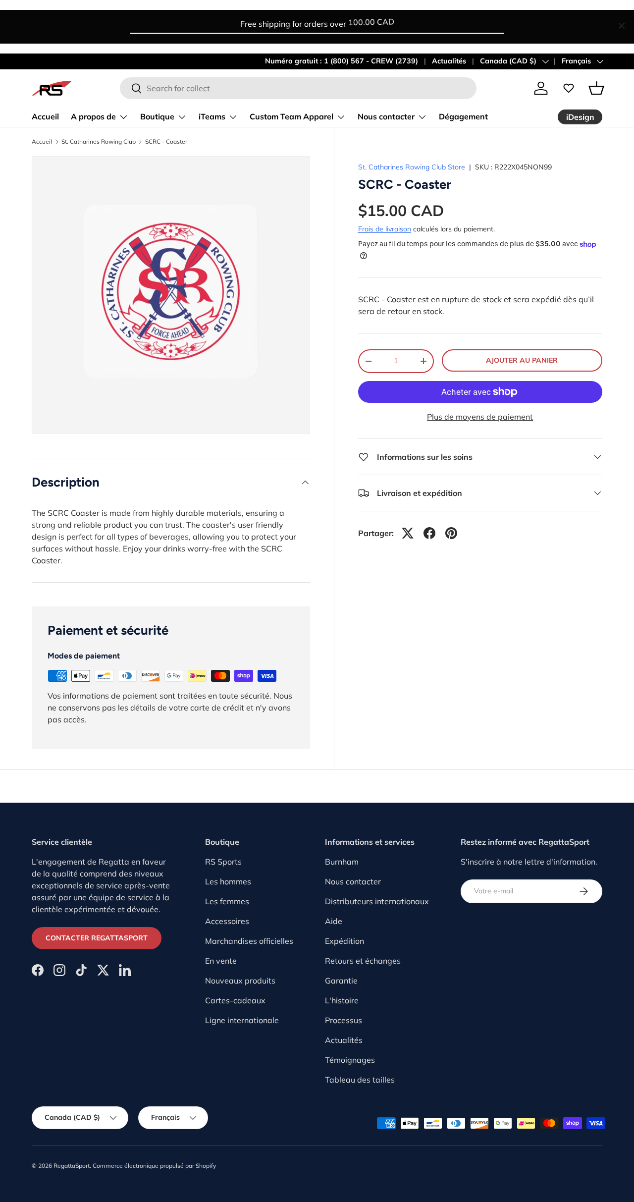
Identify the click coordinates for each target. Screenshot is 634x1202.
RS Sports (223, 862)
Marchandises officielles (249, 941)
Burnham (342, 862)
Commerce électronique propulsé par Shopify (154, 1165)
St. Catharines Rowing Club (98, 142)
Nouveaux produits (240, 980)
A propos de (93, 116)
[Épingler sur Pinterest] (451, 533)
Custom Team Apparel (291, 116)
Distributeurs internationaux (377, 901)
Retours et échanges (363, 961)
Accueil (45, 116)
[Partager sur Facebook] (429, 533)
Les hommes (228, 881)
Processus (343, 1020)
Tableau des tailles (360, 1080)
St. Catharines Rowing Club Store (411, 167)
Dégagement (463, 116)
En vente (221, 961)
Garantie (341, 980)
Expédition (344, 941)
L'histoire (342, 1000)
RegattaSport (71, 1165)
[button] (596, 88)
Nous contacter (386, 116)
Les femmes (227, 901)
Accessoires (227, 921)
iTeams (212, 116)
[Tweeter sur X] (408, 533)
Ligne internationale (242, 1020)
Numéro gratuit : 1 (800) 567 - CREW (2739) (341, 60)
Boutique (157, 116)
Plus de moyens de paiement (480, 417)
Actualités (449, 60)
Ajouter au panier (522, 360)
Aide (333, 921)
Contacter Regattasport (97, 937)
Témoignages (350, 1060)
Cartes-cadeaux (235, 1000)
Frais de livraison (384, 228)
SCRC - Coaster (166, 142)
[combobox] (298, 88)
